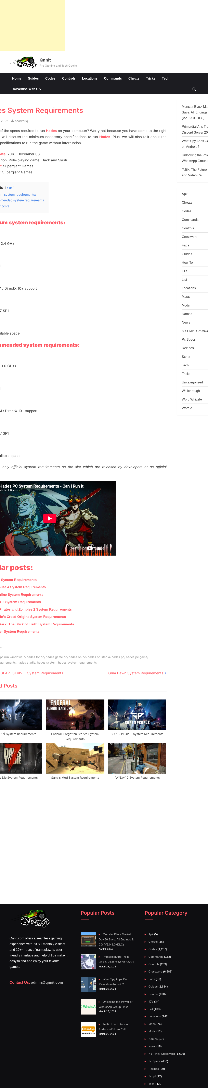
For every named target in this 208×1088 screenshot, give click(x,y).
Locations (90, 78)
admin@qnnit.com (47, 982)
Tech (165, 78)
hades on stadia (99, 657)
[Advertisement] (32, 25)
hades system (46, 662)
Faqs (185, 245)
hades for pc (35, 657)
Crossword (189, 237)
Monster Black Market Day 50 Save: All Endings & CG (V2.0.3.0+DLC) (116, 939)
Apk (184, 194)
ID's (184, 271)
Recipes (188, 348)
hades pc (118, 657)
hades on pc (77, 657)
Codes (50, 78)
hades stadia (26, 662)
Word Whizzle (192, 399)
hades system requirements (77, 662)
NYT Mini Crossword (161, 1053)
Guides (33, 78)
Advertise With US (27, 89)
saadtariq (21, 121)
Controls (69, 78)
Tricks (150, 78)
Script (186, 356)
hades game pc (56, 657)
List (184, 279)
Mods (186, 305)
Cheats (133, 78)
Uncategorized (192, 382)
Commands (113, 78)
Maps (186, 296)
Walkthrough (191, 391)
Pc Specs (189, 339)
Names (187, 314)
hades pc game (136, 657)
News (186, 322)
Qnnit (45, 60)
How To (187, 262)
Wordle (187, 408)
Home (16, 78)
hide (9, 187)
